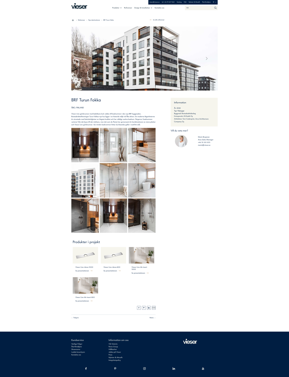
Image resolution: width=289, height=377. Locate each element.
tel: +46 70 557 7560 (168, 2)
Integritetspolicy (115, 360)
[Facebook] (86, 368)
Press (110, 355)
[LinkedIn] (173, 368)
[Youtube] (203, 368)
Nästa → (153, 318)
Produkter (115, 8)
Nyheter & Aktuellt (194, 2)
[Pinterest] (115, 368)
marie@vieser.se (204, 145)
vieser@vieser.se (154, 2)
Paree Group (113, 347)
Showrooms (75, 349)
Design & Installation (142, 8)
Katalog (179, 2)
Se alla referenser (158, 20)
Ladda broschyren (78, 352)
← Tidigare (75, 318)
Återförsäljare (206, 2)
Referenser (128, 8)
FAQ (185, 2)
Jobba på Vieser (115, 352)
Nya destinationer (94, 20)
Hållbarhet (113, 349)
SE (213, 2)
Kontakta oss (159, 8)
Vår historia (113, 344)
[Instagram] (144, 368)
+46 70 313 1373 (204, 142)
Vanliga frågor (76, 344)
